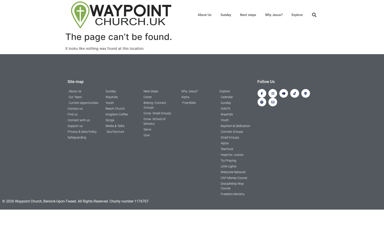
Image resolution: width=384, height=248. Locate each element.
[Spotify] (262, 102)
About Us (205, 15)
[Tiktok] (294, 93)
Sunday (225, 15)
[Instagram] (272, 93)
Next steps (248, 15)
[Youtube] (283, 93)
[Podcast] (305, 93)
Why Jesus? (274, 15)
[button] (314, 14)
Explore (297, 15)
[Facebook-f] (262, 93)
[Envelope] (272, 102)
